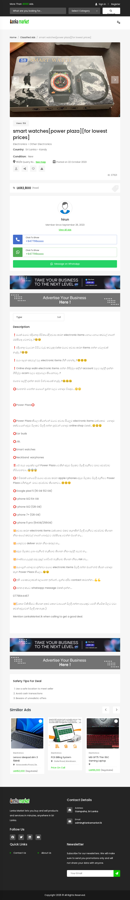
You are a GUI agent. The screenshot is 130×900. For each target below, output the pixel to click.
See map (41, 162)
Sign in (102, 4)
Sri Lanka (31, 149)
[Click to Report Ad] (42, 168)
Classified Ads (27, 37)
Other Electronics (41, 144)
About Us (46, 852)
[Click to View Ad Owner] (16, 168)
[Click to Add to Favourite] (33, 168)
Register (115, 4)
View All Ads (65, 229)
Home (13, 37)
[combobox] (84, 11)
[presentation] (15, 80)
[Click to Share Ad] (25, 168)
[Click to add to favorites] (40, 721)
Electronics (20, 144)
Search (111, 13)
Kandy (43, 149)
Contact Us (19, 852)
